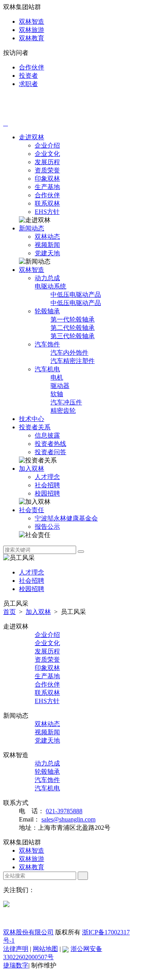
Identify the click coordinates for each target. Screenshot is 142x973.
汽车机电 (47, 369)
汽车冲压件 (66, 402)
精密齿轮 (63, 410)
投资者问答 (50, 452)
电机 (56, 377)
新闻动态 (31, 228)
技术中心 (31, 418)
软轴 (56, 394)
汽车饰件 (47, 344)
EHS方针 (47, 211)
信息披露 (47, 435)
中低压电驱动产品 (75, 294)
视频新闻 (47, 244)
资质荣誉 (47, 170)
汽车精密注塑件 (72, 360)
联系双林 (47, 203)
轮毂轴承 (47, 311)
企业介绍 (47, 145)
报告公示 (47, 526)
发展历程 (47, 162)
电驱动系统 (50, 286)
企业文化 (47, 153)
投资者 (28, 75)
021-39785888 (64, 811)
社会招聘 (47, 485)
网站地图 (45, 948)
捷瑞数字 (15, 965)
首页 (9, 611)
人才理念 (47, 476)
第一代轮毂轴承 (72, 319)
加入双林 (31, 468)
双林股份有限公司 (28, 932)
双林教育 (31, 38)
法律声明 (15, 948)
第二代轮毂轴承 (72, 327)
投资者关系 (34, 427)
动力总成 (47, 278)
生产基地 (47, 186)
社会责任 (31, 510)
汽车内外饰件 (69, 352)
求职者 (28, 83)
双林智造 (31, 21)
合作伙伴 (31, 67)
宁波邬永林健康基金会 (66, 518)
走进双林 (31, 137)
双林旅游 (31, 29)
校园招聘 (47, 493)
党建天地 (47, 253)
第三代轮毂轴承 (72, 336)
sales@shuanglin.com (68, 819)
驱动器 (59, 385)
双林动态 (47, 236)
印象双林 (47, 178)
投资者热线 (50, 443)
